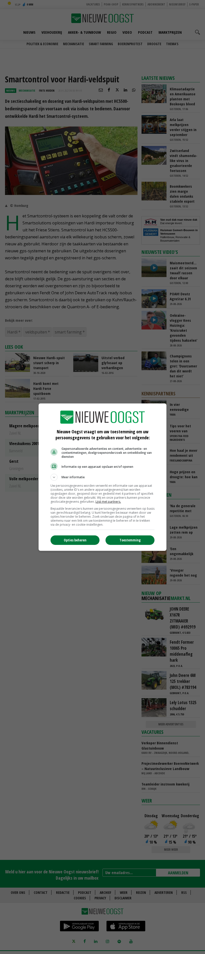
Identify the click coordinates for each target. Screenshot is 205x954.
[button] (102, 477)
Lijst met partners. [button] (108, 501)
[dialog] (102, 477)
